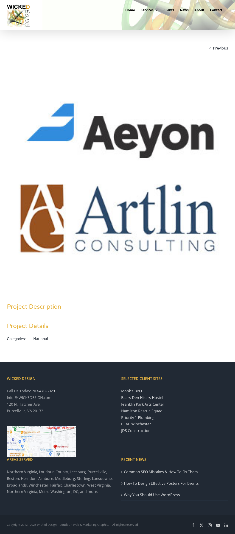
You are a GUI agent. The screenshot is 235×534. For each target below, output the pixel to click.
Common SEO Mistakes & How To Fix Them (161, 471)
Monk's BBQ (131, 391)
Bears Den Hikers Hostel (142, 397)
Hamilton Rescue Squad (141, 410)
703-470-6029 (43, 391)
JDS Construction (136, 430)
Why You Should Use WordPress (152, 494)
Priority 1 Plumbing (137, 417)
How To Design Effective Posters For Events (161, 483)
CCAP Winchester (136, 424)
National (40, 338)
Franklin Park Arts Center (142, 404)
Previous (220, 48)
